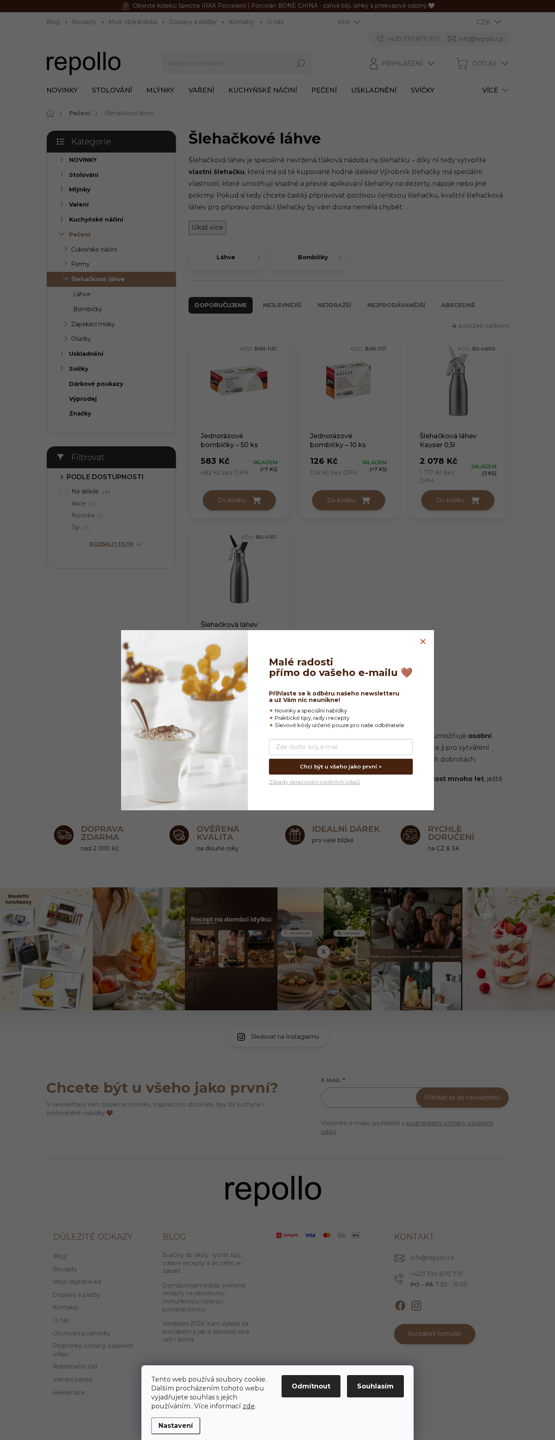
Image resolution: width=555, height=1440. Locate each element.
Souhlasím (375, 1386)
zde (249, 1406)
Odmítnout (311, 1386)
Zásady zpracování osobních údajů (314, 782)
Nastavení (175, 1425)
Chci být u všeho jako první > (341, 766)
